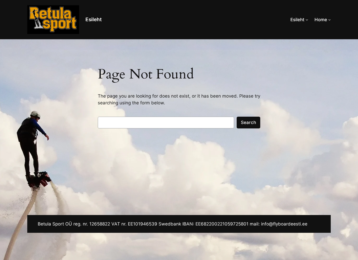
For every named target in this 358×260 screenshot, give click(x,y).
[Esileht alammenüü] (307, 19)
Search (248, 122)
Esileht (93, 19)
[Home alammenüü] (329, 19)
